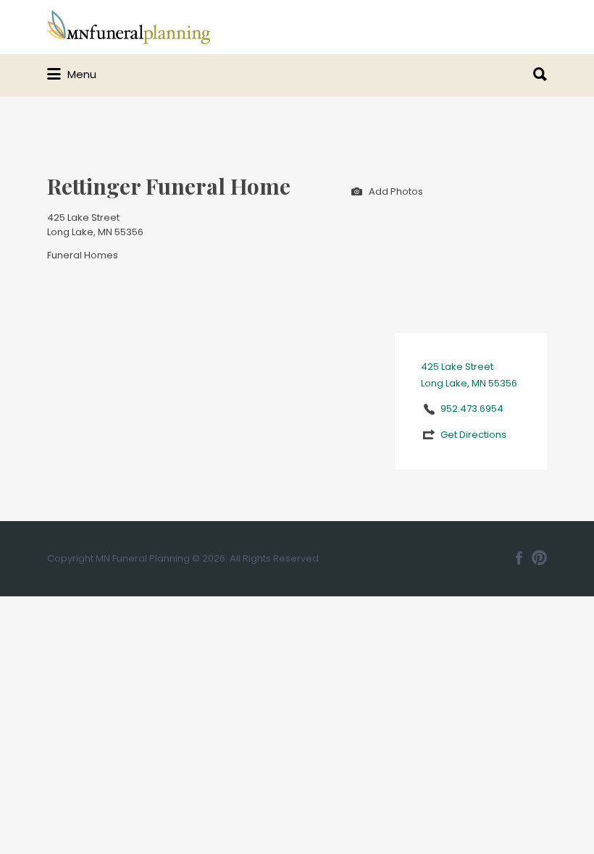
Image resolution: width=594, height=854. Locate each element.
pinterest (539, 558)
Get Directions (473, 434)
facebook (519, 558)
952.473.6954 (471, 408)
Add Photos (395, 191)
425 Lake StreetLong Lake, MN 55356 (95, 225)
